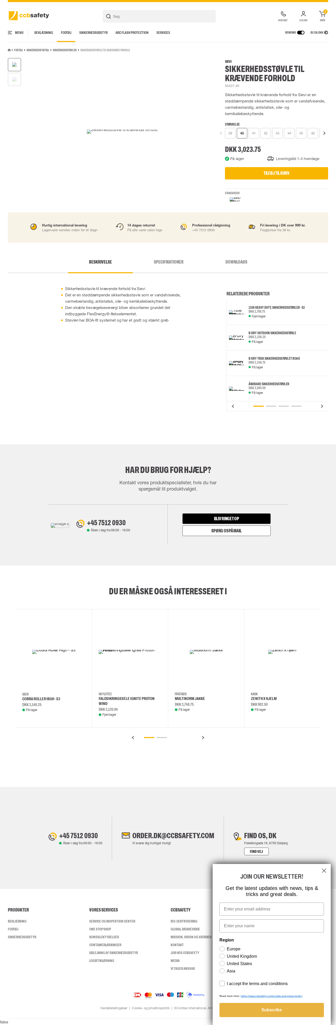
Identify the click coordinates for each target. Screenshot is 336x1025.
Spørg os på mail (226, 530)
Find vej (256, 851)
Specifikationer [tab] (168, 262)
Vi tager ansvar (183, 968)
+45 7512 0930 (106, 522)
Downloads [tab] (236, 262)
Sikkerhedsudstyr (93, 32)
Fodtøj (66, 32)
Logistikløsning (101, 961)
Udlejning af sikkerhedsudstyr (113, 953)
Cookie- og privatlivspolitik (151, 1008)
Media (175, 961)
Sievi (228, 62)
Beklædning (43, 32)
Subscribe (271, 1010)
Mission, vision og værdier (191, 937)
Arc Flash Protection (132, 32)
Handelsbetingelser (113, 1008)
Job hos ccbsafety (185, 953)
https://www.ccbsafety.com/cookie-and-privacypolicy (271, 996)
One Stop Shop (100, 929)
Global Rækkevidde (185, 929)
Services (163, 32)
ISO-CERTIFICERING (184, 921)
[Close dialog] (324, 870)
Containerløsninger (105, 945)
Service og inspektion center (112, 921)
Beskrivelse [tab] (100, 262)
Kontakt (177, 945)
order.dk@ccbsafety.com (173, 835)
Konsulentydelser (104, 937)
